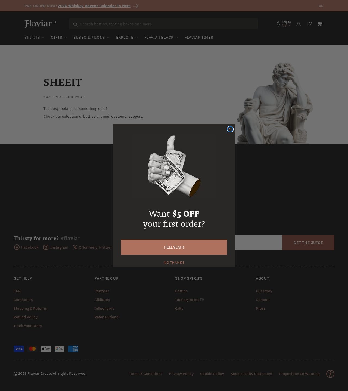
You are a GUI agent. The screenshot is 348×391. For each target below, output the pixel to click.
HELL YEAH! (174, 247)
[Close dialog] (230, 129)
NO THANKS (174, 261)
